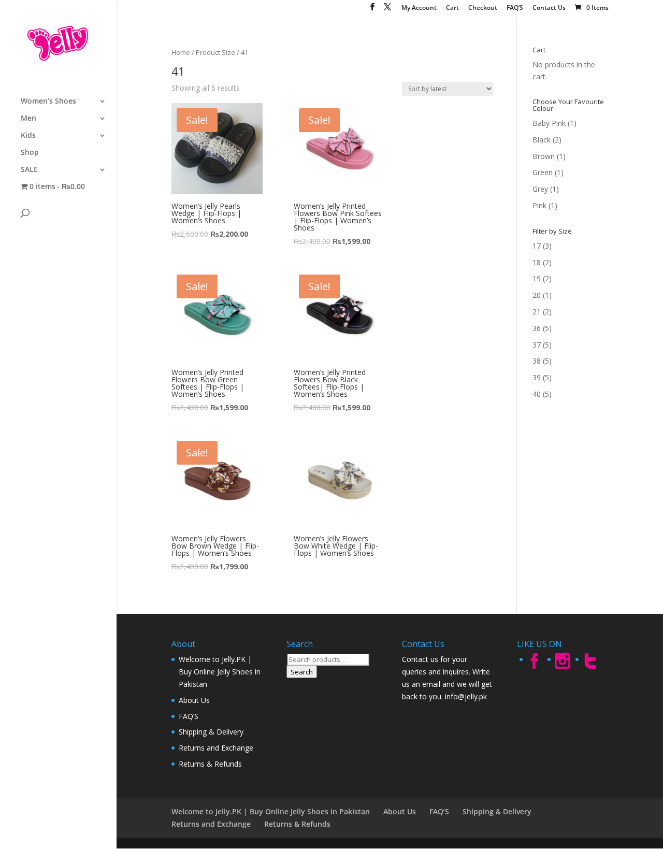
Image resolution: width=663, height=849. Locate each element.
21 (536, 311)
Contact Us (549, 8)
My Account (419, 8)
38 (536, 361)
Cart (452, 8)
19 (536, 278)
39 (536, 377)
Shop (30, 153)
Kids (28, 136)
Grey (540, 189)
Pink (539, 205)
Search (302, 672)
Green (542, 172)
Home (180, 52)
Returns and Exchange (216, 748)
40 (536, 394)
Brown (543, 156)
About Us (194, 700)
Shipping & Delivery (211, 732)
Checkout (482, 8)
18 (536, 262)
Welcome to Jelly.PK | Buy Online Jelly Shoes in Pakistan (220, 671)
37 (536, 345)
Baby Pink (549, 123)
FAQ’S (515, 8)
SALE (29, 170)
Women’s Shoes (48, 101)
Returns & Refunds (210, 764)
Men (28, 118)
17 (536, 246)
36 (536, 328)
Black (541, 140)
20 (536, 295)
